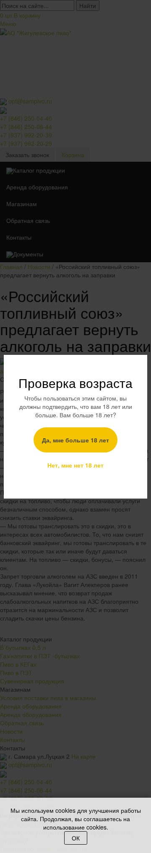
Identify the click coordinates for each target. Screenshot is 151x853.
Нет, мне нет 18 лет (75, 465)
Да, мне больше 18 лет (75, 440)
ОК (76, 838)
